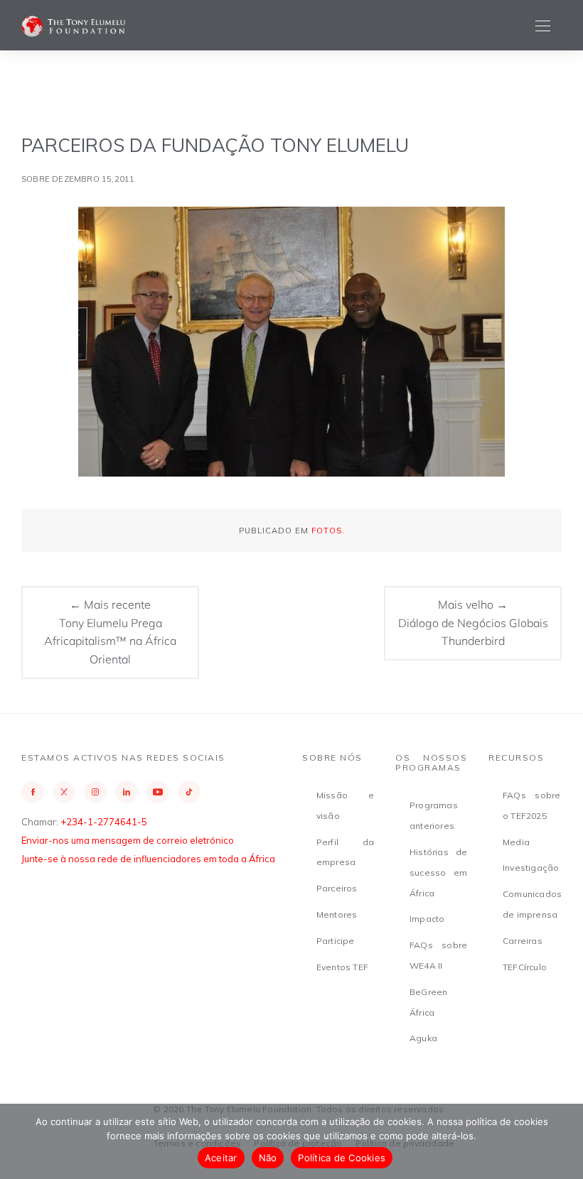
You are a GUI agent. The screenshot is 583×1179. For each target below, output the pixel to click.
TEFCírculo (525, 967)
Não (268, 1157)
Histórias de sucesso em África (438, 872)
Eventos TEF (342, 967)
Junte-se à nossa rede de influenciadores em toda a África (148, 858)
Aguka (423, 1038)
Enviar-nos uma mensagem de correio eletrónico (127, 840)
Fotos (326, 531)
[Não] (565, 1141)
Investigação (531, 867)
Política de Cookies (341, 1157)
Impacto (427, 918)
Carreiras (522, 940)
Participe (335, 940)
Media (516, 842)
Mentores (337, 914)
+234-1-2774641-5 (103, 821)
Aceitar (221, 1157)
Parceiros (337, 888)
